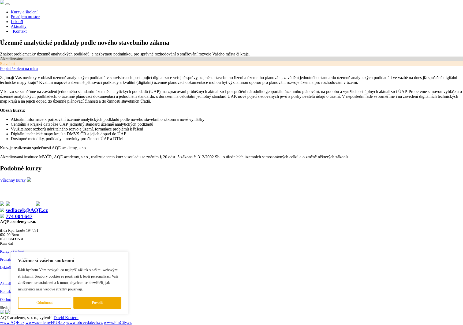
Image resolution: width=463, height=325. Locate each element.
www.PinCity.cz (118, 322)
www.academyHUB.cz (45, 322)
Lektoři (17, 21)
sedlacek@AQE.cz (27, 210)
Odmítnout (44, 303)
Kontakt (20, 31)
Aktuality (19, 26)
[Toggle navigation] (7, 4)
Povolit (97, 303)
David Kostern (66, 317)
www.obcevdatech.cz (84, 322)
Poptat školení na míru (19, 68)
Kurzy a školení (24, 12)
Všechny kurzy (13, 180)
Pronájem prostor (25, 16)
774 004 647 (19, 216)
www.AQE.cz (12, 322)
